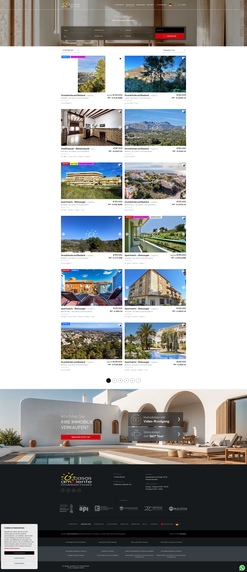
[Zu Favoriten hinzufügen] (119, 58)
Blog (145, 524)
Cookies (103, 534)
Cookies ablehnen (19, 563)
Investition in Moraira (107, 551)
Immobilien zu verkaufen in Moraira (171, 542)
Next (120, 74)
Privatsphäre (96, 534)
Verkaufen (140, 5)
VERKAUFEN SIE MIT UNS (80, 437)
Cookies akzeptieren (19, 553)
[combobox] (77, 30)
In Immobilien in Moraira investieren (107, 555)
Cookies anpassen (19, 558)
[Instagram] (68, 490)
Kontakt (150, 5)
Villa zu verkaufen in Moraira (139, 542)
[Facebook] (63, 490)
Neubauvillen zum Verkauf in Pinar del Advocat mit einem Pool (139, 556)
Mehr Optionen (71, 43)
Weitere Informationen (12, 548)
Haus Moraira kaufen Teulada (107, 542)
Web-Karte (109, 534)
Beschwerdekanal (119, 534)
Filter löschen (89, 43)
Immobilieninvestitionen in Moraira (75, 551)
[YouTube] (79, 490)
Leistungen (112, 524)
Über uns (124, 524)
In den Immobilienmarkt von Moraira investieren (139, 551)
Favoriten (162, 5)
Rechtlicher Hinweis (85, 534)
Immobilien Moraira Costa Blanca (76, 542)
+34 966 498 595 (119, 477)
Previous (63, 74)
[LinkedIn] (74, 490)
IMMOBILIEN (130, 5)
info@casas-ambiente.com (123, 484)
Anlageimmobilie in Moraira (75, 555)
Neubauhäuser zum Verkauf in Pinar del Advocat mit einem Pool (171, 556)
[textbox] (77, 30)
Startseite (119, 5)
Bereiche (136, 524)
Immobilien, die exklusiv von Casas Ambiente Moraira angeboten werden (75, 567)
